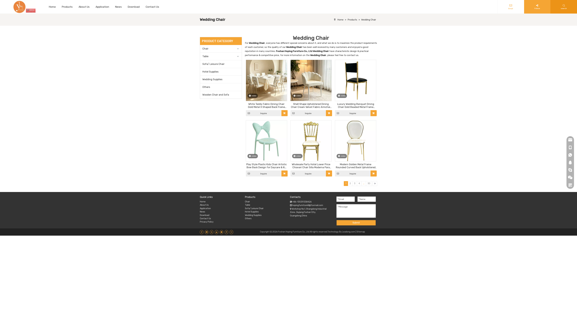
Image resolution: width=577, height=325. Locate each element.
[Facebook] (201, 232)
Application (205, 208)
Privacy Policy (207, 222)
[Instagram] (221, 232)
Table (205, 56)
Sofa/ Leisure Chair (213, 64)
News (202, 211)
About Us (204, 205)
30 (369, 183)
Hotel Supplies (210, 71)
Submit (356, 222)
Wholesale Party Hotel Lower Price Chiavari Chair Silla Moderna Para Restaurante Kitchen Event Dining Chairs (311, 166)
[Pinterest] (226, 232)
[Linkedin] (206, 232)
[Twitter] (211, 232)
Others (206, 87)
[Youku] (231, 232)
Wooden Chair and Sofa (215, 94)
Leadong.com (348, 232)
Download (204, 215)
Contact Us (205, 218)
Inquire (263, 113)
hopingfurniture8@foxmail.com (307, 205)
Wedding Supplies (212, 79)
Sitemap (361, 232)
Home (203, 201)
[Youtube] (216, 232)
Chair (205, 48)
